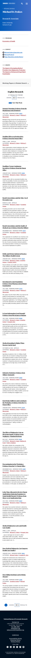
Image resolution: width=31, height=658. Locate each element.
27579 (20, 288)
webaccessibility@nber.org (15, 630)
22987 (24, 469)
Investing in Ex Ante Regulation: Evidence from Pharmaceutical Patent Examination (15, 284)
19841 (23, 553)
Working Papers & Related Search (15, 83)
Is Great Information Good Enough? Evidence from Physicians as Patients (14, 314)
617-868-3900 (15, 626)
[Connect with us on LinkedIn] (11, 647)
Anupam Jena (11, 321)
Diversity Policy (15, 640)
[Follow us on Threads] (17, 647)
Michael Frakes (14, 555)
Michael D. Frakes (14, 115)
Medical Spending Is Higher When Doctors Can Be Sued (13, 344)
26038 (20, 318)
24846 (20, 377)
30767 (24, 230)
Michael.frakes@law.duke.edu (13, 52)
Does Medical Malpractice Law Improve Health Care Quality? (15, 549)
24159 (23, 407)
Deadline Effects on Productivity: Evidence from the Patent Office (13, 137)
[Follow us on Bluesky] (14, 647)
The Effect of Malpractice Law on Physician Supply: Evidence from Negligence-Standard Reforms (13, 434)
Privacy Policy (15, 641)
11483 (20, 579)
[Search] (22, 3)
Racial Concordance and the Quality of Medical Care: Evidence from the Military (15, 227)
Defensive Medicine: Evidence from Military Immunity (14, 374)
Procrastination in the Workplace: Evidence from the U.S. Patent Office (14, 465)
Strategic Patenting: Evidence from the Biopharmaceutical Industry (15, 109)
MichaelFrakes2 (9, 54)
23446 (20, 439)
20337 (20, 501)
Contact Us (15, 622)
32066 (23, 173)
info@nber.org (15, 628)
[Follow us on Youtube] (23, 647)
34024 (20, 113)
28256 (23, 258)
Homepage (15, 635)
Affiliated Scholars (9, 8)
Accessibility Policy (15, 638)
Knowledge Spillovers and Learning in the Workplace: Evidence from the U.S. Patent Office (15, 403)
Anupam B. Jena (23, 555)
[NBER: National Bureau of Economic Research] (9, 3)
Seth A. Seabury (11, 442)
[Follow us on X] (8, 647)
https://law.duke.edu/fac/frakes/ (14, 57)
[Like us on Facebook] (20, 647)
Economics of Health (9, 41)
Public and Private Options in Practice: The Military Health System (15, 255)
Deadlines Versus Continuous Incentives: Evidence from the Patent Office (14, 168)
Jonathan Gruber (14, 581)
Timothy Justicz (12, 262)
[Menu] (26, 3)
